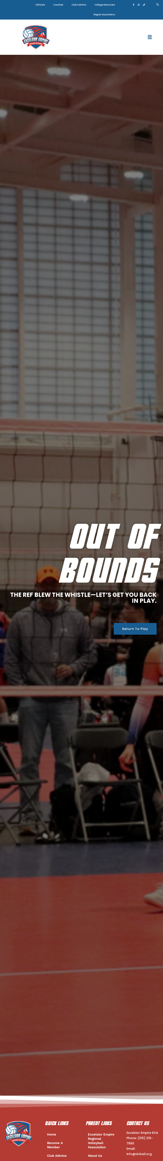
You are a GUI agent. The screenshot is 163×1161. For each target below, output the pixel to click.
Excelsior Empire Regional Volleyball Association (101, 1141)
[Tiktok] (144, 5)
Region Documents (104, 14)
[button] (149, 37)
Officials (40, 4)
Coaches (58, 4)
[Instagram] (139, 5)
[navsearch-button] (157, 5)
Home (51, 1134)
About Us (95, 1156)
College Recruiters (104, 4)
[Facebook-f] (133, 5)
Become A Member (55, 1145)
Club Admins (79, 4)
